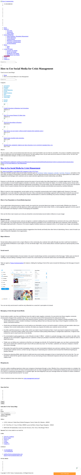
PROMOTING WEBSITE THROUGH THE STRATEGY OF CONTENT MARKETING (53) (28, 145)
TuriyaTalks (7, 56)
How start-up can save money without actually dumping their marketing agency (23, 131)
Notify (2, 401)
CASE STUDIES (8, 49)
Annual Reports (11, 39)
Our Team (9, 30)
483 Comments (24, 171)
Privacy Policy (7, 438)
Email (2, 411)
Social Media (7, 95)
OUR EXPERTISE (9, 35)
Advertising (7, 85)
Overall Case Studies (12, 50)
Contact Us (6, 59)
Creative (6, 88)
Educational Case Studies (13, 55)
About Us (6, 29)
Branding (6, 87)
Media (5, 45)
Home (5, 27)
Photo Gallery (10, 33)
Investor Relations (11, 43)
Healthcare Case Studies (13, 53)
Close (2, 414)
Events (5, 91)
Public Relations (8, 93)
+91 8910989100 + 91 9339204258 (8, 450)
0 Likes (30, 171)
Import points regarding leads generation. (14, 138)
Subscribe (7, 414)
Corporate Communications (14, 42)
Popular (6, 100)
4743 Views (35, 171)
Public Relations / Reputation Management (17, 36)
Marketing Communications (14, 40)
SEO (5, 94)
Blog (8, 47)
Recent (5, 101)
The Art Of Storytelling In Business (13, 122)
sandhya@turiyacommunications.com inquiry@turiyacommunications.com (13, 454)
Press (8, 46)
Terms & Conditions (9, 436)
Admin (4, 171)
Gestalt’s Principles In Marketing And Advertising (16, 108)
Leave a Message (65, 473)
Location (6, 442)
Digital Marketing (11, 37)
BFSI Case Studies (11, 52)
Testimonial (10, 32)
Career (5, 57)
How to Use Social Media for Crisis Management (20, 168)
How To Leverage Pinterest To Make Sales (14, 115)
